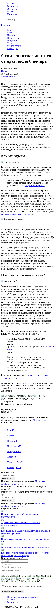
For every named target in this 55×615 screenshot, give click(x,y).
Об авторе (12, 9)
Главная (11, 3)
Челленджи (12, 48)
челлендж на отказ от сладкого (16, 214)
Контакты (12, 14)
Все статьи (12, 6)
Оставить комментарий (12, 592)
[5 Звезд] (6, 398)
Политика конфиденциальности (23, 597)
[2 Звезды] (17, 396)
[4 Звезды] (39, 396)
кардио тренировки (34, 185)
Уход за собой (14, 46)
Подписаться (8, 478)
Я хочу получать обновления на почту (24, 586)
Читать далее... (40, 420)
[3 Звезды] (28, 396)
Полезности (13, 38)
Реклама (11, 11)
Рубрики (5, 25)
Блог (9, 30)
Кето (9, 32)
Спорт (10, 43)
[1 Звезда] (6, 396)
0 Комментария (8, 76)
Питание (11, 35)
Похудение (12, 40)
